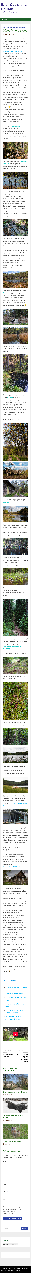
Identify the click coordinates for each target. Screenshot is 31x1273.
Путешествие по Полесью (14, 994)
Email (5, 1191)
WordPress (12, 1270)
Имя (5, 1184)
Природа (12, 27)
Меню (6, 19)
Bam (18, 1270)
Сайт (4, 1199)
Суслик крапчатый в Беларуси (12, 1141)
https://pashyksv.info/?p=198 (13, 51)
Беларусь (6, 27)
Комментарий (8, 1161)
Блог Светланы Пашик (14, 6)
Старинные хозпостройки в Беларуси (15, 1092)
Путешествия (20, 27)
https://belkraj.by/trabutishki (12, 866)
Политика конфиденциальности (19, 1268)
